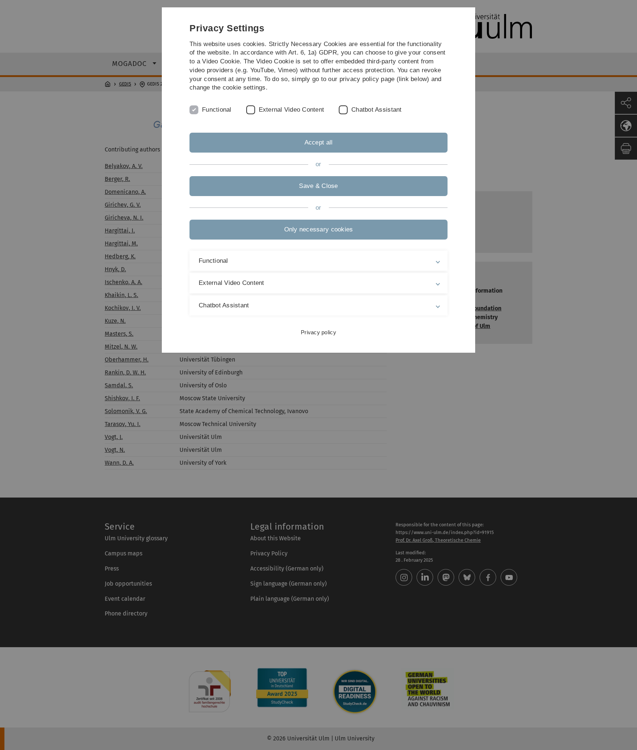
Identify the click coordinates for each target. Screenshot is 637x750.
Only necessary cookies (318, 229)
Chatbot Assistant (376, 109)
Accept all (318, 142)
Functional (217, 109)
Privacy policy (318, 332)
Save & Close (318, 185)
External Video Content (291, 109)
